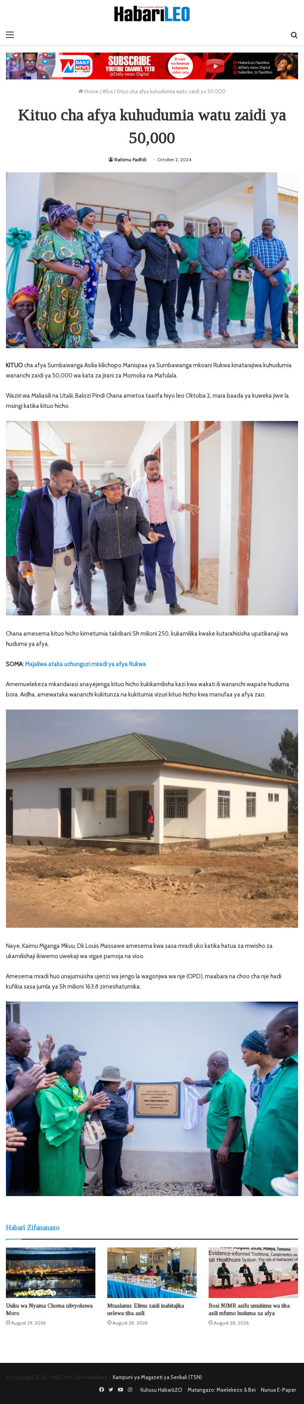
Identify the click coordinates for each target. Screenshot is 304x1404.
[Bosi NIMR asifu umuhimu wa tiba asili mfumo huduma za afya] (253, 1272)
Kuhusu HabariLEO (161, 1390)
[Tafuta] (294, 35)
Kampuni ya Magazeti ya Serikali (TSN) (157, 1377)
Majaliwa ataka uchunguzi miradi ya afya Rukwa (85, 664)
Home (91, 91)
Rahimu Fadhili (130, 159)
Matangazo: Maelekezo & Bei (222, 1390)
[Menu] (10, 35)
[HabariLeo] (152, 13)
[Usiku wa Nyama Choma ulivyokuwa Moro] (50, 1272)
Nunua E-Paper (278, 1390)
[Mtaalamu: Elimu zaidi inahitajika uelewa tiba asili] (152, 1272)
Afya (108, 91)
